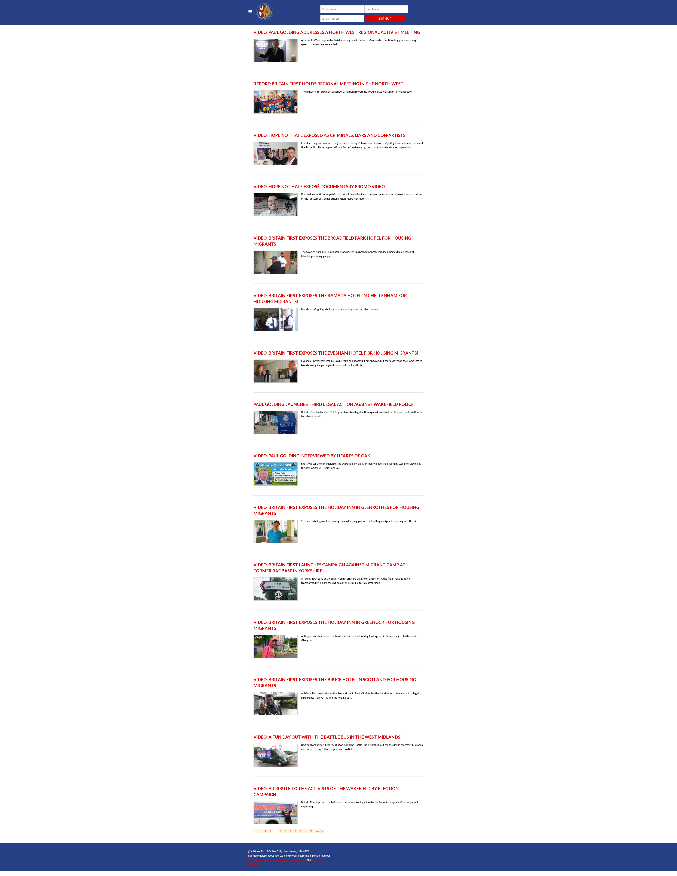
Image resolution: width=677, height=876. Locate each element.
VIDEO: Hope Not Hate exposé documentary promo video (319, 186)
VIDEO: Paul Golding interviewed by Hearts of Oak (312, 455)
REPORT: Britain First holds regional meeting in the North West (328, 83)
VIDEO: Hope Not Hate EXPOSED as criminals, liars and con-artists (329, 135)
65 (311, 831)
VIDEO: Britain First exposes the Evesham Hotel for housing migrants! (336, 352)
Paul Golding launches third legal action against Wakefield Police (334, 404)
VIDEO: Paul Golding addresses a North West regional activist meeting (337, 32)
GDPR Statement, (277, 859)
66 (317, 831)
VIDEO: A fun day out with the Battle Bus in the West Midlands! (328, 737)
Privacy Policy (256, 859)
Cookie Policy (297, 859)
